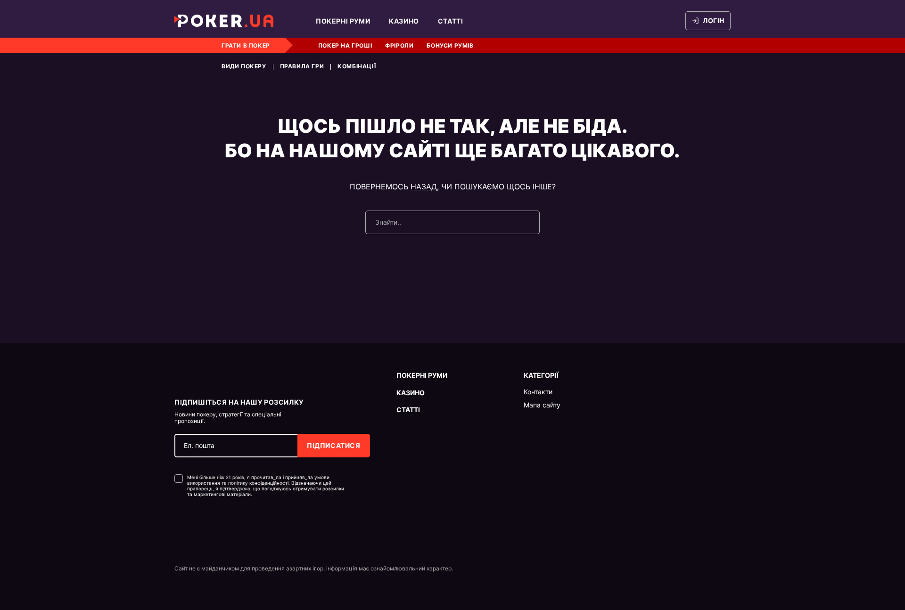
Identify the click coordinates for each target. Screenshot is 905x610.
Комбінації (356, 66)
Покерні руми (343, 21)
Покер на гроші (345, 45)
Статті (450, 21)
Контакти (538, 392)
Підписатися (334, 445)
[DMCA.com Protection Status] (194, 525)
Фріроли (399, 45)
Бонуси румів (450, 45)
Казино (404, 21)
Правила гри (302, 66)
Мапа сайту (542, 405)
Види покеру (244, 66)
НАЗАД (424, 186)
